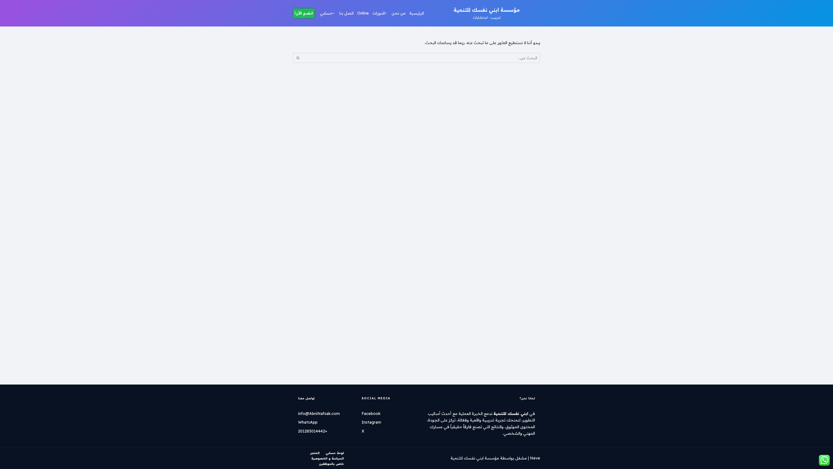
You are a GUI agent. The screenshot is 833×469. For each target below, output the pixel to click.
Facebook (371, 413)
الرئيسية (416, 13)
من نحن (399, 13)
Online (363, 13)
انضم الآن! (304, 13)
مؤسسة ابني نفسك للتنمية (475, 458)
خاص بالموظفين (331, 464)
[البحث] (298, 58)
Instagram (371, 422)
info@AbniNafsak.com (319, 413)
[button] (386, 13)
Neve (535, 458)
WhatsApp (308, 422)
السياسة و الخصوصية (327, 458)
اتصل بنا (346, 13)
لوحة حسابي (335, 453)
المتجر (315, 453)
